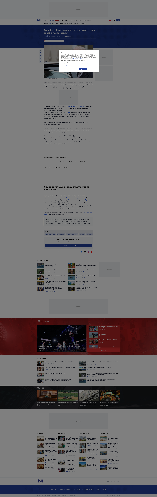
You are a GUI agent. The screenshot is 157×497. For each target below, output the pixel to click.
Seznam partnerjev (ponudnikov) (66, 65)
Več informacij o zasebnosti (77, 58)
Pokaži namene (74, 69)
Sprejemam (83, 69)
